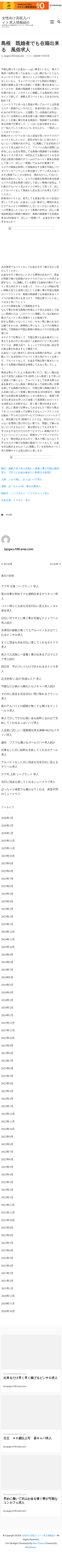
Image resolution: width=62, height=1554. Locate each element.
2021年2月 (7, 1280)
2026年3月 (7, 818)
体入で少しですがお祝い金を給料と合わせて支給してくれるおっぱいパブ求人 (29, 720)
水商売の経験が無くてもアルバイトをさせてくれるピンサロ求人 (29, 632)
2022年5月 (7, 1167)
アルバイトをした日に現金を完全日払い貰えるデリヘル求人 (29, 764)
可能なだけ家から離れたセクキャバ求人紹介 (28, 686)
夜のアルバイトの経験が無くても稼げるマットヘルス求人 (29, 708)
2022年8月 (7, 1144)
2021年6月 (7, 1250)
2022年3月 (7, 1182)
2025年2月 (7, 916)
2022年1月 (7, 1197)
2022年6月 (7, 1159)
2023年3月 (7, 1091)
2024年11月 (8, 939)
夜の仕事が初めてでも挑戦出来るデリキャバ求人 (29, 596)
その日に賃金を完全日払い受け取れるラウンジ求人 (29, 696)
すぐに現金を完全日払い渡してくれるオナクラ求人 (29, 644)
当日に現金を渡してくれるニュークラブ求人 (28, 782)
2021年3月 (7, 1273)
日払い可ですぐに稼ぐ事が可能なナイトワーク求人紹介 (29, 620)
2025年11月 (8, 848)
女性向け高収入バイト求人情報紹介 (16, 20)
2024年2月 (7, 1007)
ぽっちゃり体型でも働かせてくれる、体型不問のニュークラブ (29, 791)
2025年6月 (7, 886)
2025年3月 (7, 909)
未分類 (9, 515)
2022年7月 (7, 1151)
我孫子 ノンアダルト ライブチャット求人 (25, 493)
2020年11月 (8, 1303)
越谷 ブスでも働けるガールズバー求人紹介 (28, 742)
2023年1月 (7, 1106)
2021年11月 (8, 1212)
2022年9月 (7, 1136)
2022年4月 (7, 1174)
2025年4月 (7, 901)
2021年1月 (7, 1288)
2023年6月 (7, 1068)
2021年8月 (7, 1235)
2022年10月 (8, 1129)
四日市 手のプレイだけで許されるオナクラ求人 (29, 669)
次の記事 (54, 564)
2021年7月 (7, 1243)
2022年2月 (7, 1189)
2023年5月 (7, 1076)
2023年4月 (7, 1083)
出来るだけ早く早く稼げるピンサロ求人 (30, 1378)
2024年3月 (7, 1000)
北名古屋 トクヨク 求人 (15, 500)
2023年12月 (8, 1023)
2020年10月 (8, 1311)
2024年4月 (7, 992)
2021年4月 (7, 1265)
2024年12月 (8, 931)
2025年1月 (7, 924)
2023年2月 (7, 1098)
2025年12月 (8, 840)
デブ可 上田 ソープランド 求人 (20, 774)
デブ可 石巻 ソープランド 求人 (20, 586)
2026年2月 (7, 825)
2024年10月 (8, 947)
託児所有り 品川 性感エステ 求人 (21, 678)
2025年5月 (7, 894)
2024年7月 (7, 969)
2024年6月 (7, 977)
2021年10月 (8, 1220)
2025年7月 (7, 878)
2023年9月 (7, 1045)
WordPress (31, 1547)
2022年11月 (8, 1121)
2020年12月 (8, 1296)
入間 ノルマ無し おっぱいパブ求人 (21, 479)
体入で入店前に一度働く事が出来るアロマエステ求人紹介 (29, 657)
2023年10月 (8, 1038)
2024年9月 (7, 954)
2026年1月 (7, 833)
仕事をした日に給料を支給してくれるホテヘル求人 (29, 752)
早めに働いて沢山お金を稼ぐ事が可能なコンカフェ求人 (30, 1500)
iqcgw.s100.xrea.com (14, 56)
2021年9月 (7, 1227)
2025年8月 (7, 871)
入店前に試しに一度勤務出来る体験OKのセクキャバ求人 (30, 732)
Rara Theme (39, 1543)
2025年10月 (8, 856)
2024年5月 (7, 985)
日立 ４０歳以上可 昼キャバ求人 (27, 1438)
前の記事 (8, 564)
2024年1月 (7, 1015)
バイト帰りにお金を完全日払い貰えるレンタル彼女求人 (29, 608)
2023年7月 (7, 1060)
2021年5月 (7, 1258)
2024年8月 (7, 962)
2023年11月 (8, 1030)
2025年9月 (7, 863)
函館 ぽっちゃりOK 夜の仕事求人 (21, 486)
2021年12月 (8, 1205)
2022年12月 (8, 1114)
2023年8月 (7, 1053)
